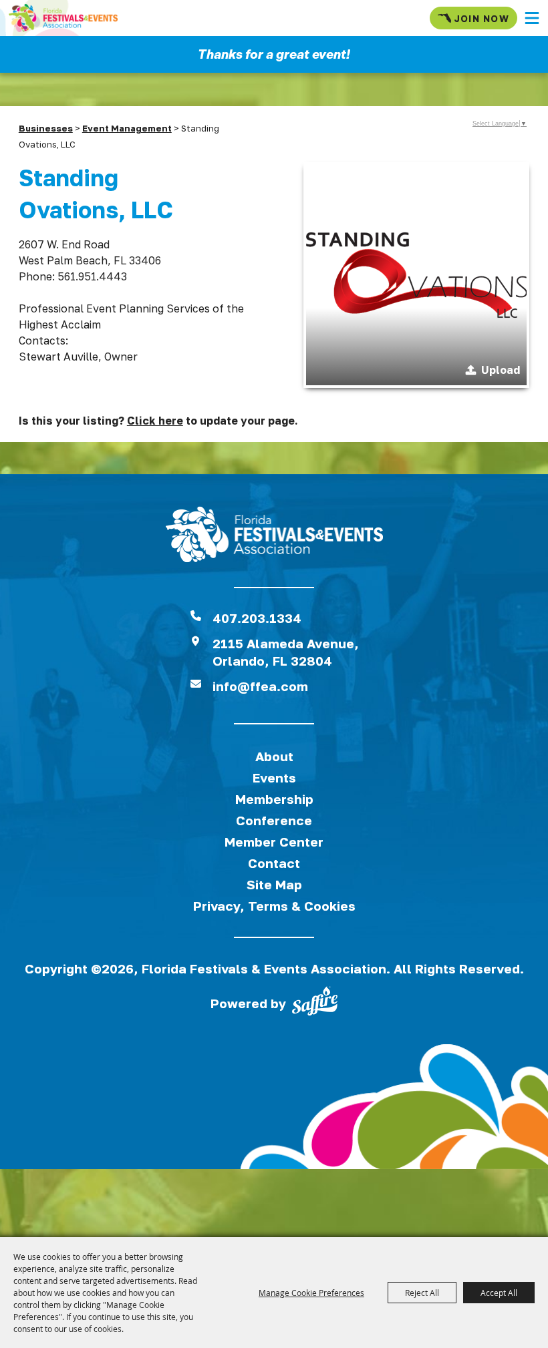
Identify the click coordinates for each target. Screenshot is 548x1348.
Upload (500, 370)
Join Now (481, 18)
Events (274, 777)
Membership (274, 799)
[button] (532, 18)
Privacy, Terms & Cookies (274, 905)
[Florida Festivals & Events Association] (63, 18)
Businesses (46, 128)
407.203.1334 (257, 618)
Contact (274, 863)
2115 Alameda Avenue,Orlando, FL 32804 (286, 652)
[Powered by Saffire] (314, 1003)
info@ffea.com (260, 686)
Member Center (274, 841)
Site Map (274, 884)
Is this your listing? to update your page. (158, 420)
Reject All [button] (422, 1292)
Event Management (127, 128)
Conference (274, 820)
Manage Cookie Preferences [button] (311, 1292)
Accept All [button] (499, 1292)
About (274, 756)
